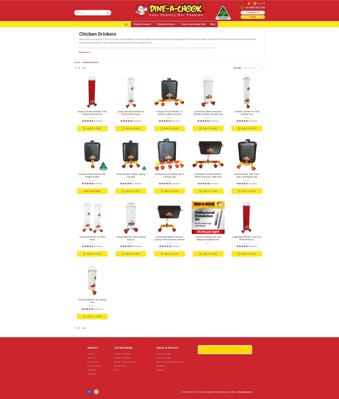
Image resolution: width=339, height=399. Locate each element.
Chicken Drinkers (166, 24)
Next (84, 68)
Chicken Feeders (142, 24)
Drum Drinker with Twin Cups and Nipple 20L (246, 175)
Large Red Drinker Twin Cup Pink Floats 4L (247, 238)
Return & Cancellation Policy (170, 362)
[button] (92, 121)
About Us (92, 357)
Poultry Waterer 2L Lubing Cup (92, 300)
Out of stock (92, 191)
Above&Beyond (245, 392)
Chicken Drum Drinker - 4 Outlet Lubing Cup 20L (169, 112)
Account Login (163, 353)
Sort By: (237, 68)
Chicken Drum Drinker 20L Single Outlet (92, 175)
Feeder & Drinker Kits (124, 362)
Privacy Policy (94, 366)
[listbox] (254, 68)
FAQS (252, 17)
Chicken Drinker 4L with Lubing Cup (247, 112)
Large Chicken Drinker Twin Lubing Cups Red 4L (92, 112)
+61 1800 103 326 (254, 7)
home (90, 353)
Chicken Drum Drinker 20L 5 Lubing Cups (169, 175)
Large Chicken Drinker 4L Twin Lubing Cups (130, 112)
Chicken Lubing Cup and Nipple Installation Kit (208, 238)
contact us (253, 12)
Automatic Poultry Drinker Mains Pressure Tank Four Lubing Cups (208, 177)
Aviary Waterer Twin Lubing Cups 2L (130, 238)
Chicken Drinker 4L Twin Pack (92, 238)
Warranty (160, 370)
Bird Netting (120, 366)
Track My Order (163, 357)
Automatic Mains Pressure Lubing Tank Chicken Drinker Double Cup (169, 239)
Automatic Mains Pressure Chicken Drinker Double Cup (208, 112)
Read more (84, 52)
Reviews (91, 370)
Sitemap (91, 374)
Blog (213, 24)
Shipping (160, 366)
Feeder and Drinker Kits (193, 24)
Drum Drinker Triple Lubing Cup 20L (131, 175)
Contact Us (93, 362)
